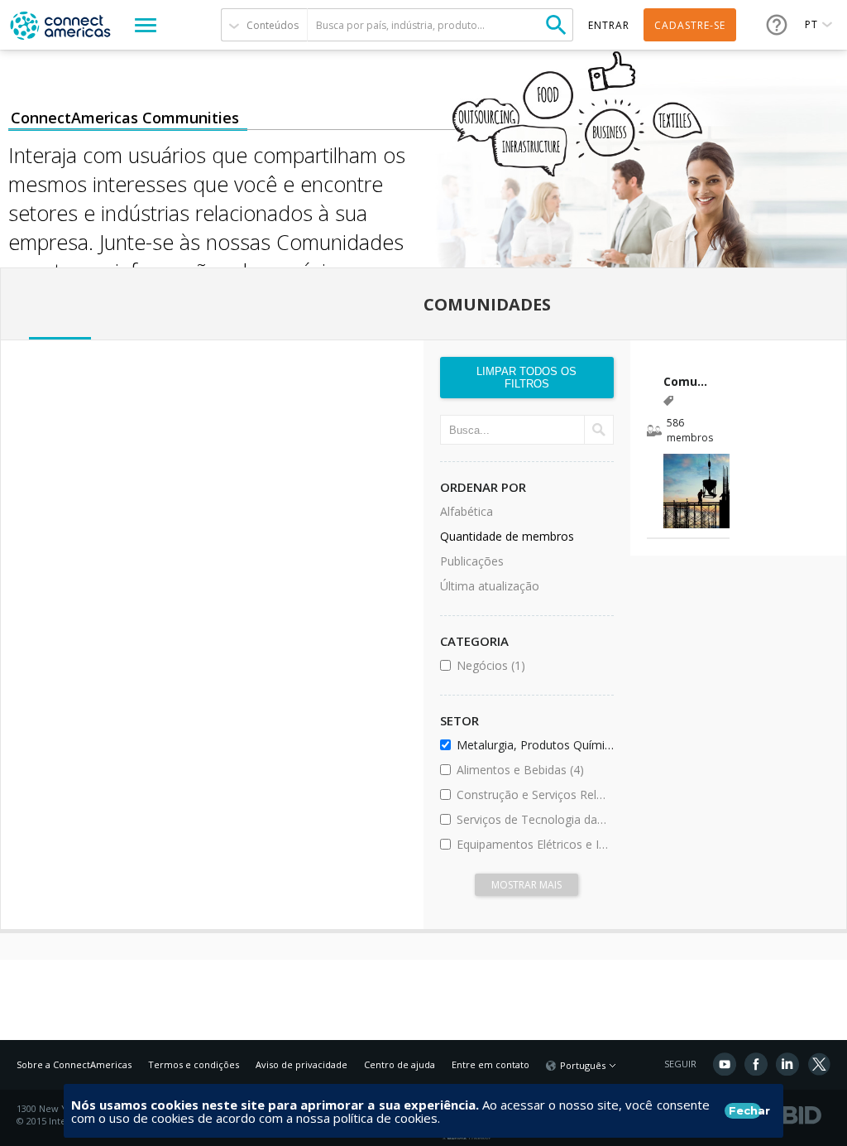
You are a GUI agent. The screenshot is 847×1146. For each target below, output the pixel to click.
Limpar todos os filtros (526, 377)
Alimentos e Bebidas (532, 770)
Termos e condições (193, 1064)
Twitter (818, 1064)
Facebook (756, 1064)
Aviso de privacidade (301, 1064)
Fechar (745, 1110)
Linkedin (787, 1064)
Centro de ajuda (399, 1064)
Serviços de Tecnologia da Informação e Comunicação (532, 819)
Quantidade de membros (507, 536)
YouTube (724, 1064)
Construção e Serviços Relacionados (532, 794)
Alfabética (466, 511)
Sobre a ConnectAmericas (74, 1064)
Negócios (532, 665)
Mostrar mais (526, 885)
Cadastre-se (689, 25)
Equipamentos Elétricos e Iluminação (532, 844)
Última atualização (489, 586)
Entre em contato (490, 1064)
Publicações (472, 561)
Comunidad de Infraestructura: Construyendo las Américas (688, 381)
